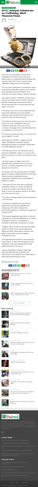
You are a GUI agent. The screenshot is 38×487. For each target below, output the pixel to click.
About (17, 482)
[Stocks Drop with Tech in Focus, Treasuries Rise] (5, 276)
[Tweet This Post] (12, 70)
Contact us (24, 482)
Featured (15, 262)
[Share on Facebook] (8, 70)
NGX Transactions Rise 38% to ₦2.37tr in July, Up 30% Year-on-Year (22, 294)
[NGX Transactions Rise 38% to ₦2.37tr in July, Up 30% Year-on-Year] (5, 295)
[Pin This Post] (21, 70)
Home (11, 482)
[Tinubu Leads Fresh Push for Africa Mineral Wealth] (5, 286)
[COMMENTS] (30, 70)
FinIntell (12, 19)
